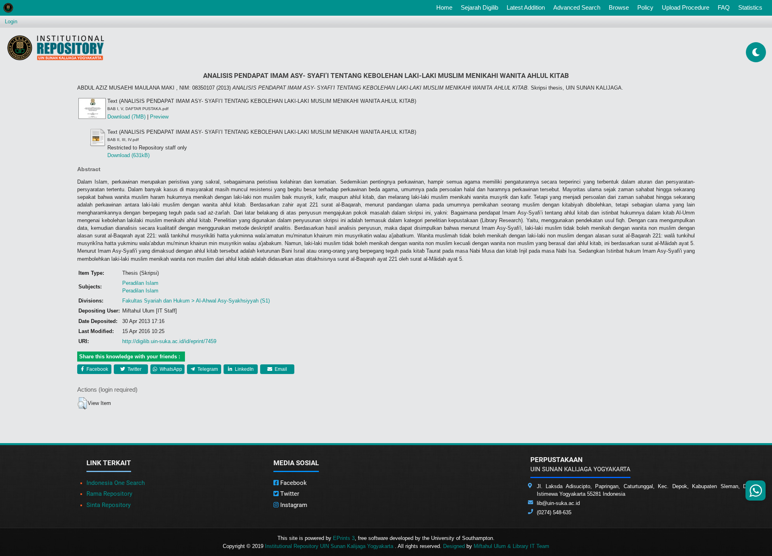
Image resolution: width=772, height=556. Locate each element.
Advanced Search (576, 7)
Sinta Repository (108, 505)
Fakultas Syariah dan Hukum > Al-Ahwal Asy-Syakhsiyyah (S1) (196, 301)
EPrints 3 (344, 538)
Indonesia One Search (115, 482)
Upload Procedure (685, 7)
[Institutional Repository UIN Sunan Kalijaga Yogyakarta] (56, 48)
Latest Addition (526, 7)
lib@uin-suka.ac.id (558, 503)
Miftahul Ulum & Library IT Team (511, 546)
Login (11, 21)
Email (280, 369)
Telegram (207, 369)
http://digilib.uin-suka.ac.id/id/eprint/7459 (169, 341)
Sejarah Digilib (479, 7)
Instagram (293, 505)
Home (446, 7)
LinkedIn (244, 369)
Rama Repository (109, 493)
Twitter (134, 369)
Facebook (96, 369)
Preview (159, 117)
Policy (645, 7)
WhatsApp (170, 369)
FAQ (724, 7)
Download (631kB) (128, 155)
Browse (619, 7)
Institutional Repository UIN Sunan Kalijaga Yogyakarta (330, 546)
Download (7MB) (126, 117)
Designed (454, 546)
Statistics (750, 7)
